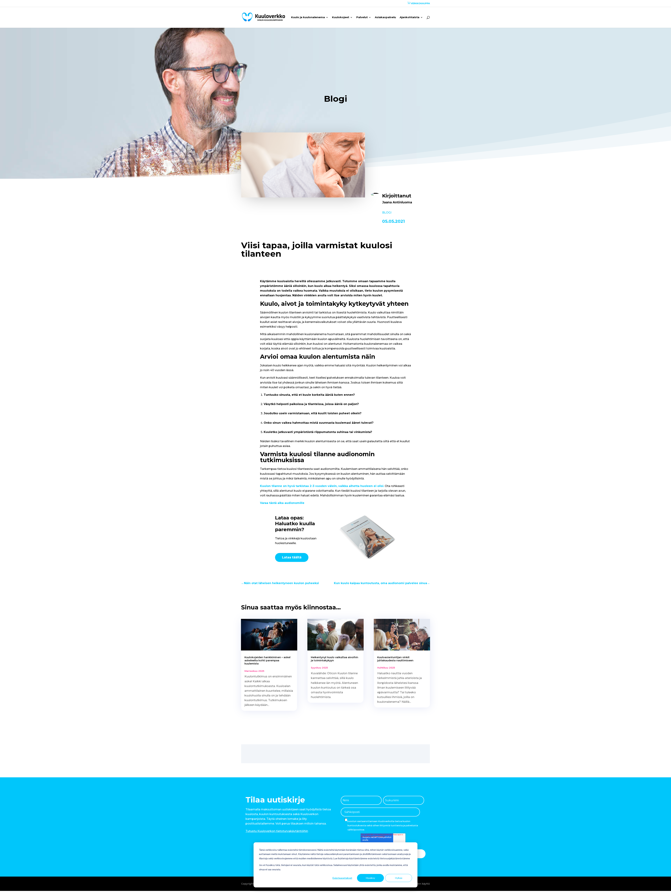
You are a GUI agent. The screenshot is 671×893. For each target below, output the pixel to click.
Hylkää (398, 877)
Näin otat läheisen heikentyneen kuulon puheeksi (280, 583)
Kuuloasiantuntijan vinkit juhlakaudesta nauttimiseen (395, 659)
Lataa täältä (291, 557)
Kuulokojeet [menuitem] (340, 17)
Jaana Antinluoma (397, 202)
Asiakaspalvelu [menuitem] (385, 17)
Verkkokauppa (418, 3)
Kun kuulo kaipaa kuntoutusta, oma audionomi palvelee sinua (382, 583)
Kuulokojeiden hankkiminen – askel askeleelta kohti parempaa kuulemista (267, 660)
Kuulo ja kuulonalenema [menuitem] (308, 17)
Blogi (387, 212)
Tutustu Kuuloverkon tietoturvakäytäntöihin (277, 831)
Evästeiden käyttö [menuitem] (418, 883)
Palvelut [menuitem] (362, 17)
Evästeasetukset (342, 877)
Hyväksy (370, 877)
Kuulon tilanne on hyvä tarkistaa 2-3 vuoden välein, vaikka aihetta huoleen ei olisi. (322, 486)
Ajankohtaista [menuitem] (409, 17)
